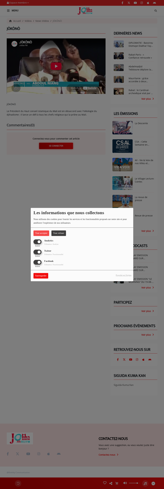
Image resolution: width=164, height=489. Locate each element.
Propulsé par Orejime (123, 275)
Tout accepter (41, 233)
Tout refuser (58, 233)
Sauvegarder (40, 275)
